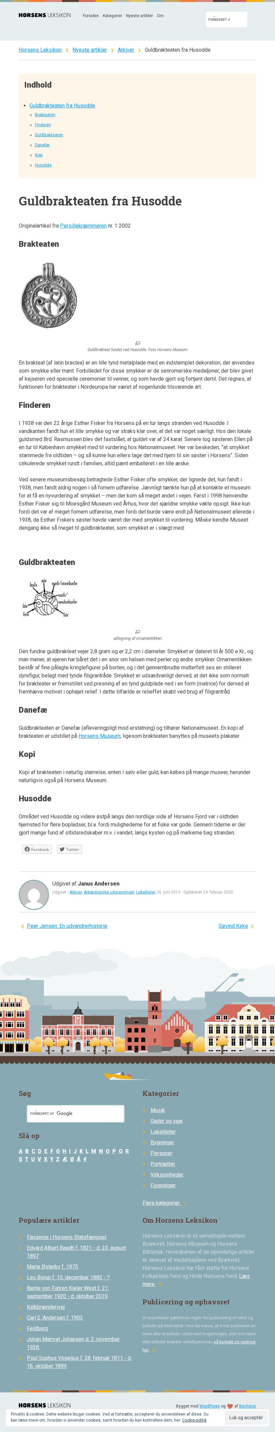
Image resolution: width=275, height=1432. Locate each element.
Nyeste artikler (139, 15)
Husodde (43, 165)
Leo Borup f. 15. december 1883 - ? (68, 1277)
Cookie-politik (194, 1420)
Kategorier (112, 15)
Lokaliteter (146, 892)
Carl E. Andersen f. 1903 (55, 1318)
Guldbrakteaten (49, 135)
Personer (161, 1153)
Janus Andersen (98, 883)
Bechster (247, 1406)
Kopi (39, 155)
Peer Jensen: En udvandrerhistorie (67, 926)
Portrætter (163, 1164)
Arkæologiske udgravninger (109, 892)
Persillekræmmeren (83, 226)
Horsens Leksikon (40, 50)
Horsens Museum (99, 736)
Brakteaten (45, 114)
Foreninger (163, 1185)
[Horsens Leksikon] (44, 15)
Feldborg (37, 1328)
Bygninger (162, 1142)
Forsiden (91, 15)
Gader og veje (167, 1121)
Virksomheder (167, 1175)
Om (160, 15)
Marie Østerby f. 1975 (52, 1266)
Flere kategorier (165, 1203)
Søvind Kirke (233, 926)
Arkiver (126, 50)
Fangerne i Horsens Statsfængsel (66, 1237)
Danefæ (42, 145)
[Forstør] (137, 343)
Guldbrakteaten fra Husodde (62, 105)
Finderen (43, 125)
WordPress (210, 1406)
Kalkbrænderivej (46, 1307)
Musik (158, 1110)
